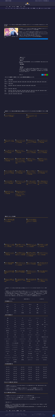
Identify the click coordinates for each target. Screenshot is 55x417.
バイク (22, 310)
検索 (9, 6)
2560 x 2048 (8, 371)
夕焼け (15, 324)
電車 (28, 8)
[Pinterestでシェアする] (45, 75)
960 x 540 (10, 90)
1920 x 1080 (17, 91)
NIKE (15, 351)
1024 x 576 (14, 90)
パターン (15, 8)
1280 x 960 (19, 81)
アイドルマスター (15, 347)
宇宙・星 (30, 304)
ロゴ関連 (37, 324)
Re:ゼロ (22, 353)
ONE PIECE (22, 324)
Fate (30, 332)
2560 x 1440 (32, 91)
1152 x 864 (15, 81)
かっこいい (42, 8)
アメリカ (22, 326)
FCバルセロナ (8, 351)
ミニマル (30, 330)
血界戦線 (22, 359)
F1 (22, 345)
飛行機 (15, 310)
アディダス (15, 355)
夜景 (23, 8)
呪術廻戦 (15, 361)
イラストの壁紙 (21, 58)
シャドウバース (30, 351)
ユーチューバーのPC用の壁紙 (35, 61)
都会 (45, 322)
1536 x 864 (42, 90)
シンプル (37, 8)
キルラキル (37, 359)
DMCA (22, 414)
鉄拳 (45, 345)
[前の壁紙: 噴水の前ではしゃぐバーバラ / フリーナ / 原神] (26, 22)
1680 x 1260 (39, 81)
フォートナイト (8, 359)
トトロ (45, 351)
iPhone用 (49, 8)
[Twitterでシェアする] (42, 75)
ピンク (22, 320)
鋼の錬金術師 (37, 349)
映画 (30, 312)
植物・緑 (7, 306)
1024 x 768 (10, 81)
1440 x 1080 (29, 81)
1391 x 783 (37, 90)
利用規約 (8, 405)
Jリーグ (23, 347)
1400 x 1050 (24, 81)
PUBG (22, 357)
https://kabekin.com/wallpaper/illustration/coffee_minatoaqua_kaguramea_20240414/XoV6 (20, 406)
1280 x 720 (28, 90)
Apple (37, 332)
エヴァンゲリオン (22, 328)
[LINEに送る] (47, 75)
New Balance (45, 359)
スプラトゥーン (8, 349)
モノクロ (15, 332)
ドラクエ (37, 357)
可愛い (8, 320)
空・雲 (22, 306)
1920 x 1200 (33, 85)
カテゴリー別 (13, 6)
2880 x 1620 (15, 379)
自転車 (22, 349)
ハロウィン (37, 347)
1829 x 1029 (12, 91)
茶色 (45, 326)
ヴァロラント (15, 330)
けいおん (37, 353)
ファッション (37, 345)
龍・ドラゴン (45, 330)
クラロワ (7, 361)
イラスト (11, 8)
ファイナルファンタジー (30, 328)
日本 (37, 322)
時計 (37, 355)
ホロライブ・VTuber (30, 357)
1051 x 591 (19, 90)
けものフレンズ (30, 359)
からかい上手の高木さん (45, 357)
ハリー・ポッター (45, 349)
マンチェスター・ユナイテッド (16, 357)
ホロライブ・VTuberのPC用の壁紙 (24, 61)
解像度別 (17, 6)
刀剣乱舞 (22, 351)
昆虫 (30, 308)
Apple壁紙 (22, 355)
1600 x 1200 (34, 81)
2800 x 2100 (37, 369)
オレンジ (30, 322)
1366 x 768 (33, 90)
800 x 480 (10, 88)
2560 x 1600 (15, 373)
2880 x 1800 (22, 373)
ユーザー (29, 69)
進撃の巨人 (7, 330)
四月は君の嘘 (30, 353)
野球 (37, 310)
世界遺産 (34, 8)
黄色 (7, 322)
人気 (20, 6)
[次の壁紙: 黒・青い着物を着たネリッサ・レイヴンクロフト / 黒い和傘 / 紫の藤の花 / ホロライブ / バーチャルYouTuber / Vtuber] (28, 22)
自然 (17, 8)
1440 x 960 (15, 93)
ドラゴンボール (8, 328)
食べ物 (8, 332)
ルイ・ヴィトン (30, 355)
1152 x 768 (10, 93)
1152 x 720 (14, 85)
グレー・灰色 (22, 330)
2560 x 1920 (30, 369)
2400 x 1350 (27, 91)
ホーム (7, 6)
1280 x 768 (14, 88)
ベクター (37, 330)
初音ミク (30, 324)
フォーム (21, 71)
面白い (30, 345)
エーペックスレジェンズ (15, 349)
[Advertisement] (27, 15)
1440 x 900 (23, 85)
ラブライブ (7, 345)
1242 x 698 (24, 90)
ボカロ (8, 324)
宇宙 (21, 8)
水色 (15, 322)
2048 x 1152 (22, 91)
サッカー (45, 310)
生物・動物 (37, 308)
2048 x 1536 (22, 369)
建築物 (37, 312)
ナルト (37, 328)
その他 (45, 312)
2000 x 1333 (19, 93)
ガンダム (30, 349)
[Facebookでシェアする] (44, 75)
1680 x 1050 (28, 85)
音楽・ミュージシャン (45, 324)
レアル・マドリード (45, 355)
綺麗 (39, 8)
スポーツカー (30, 320)
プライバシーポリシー (12, 414)
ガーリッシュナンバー (8, 357)
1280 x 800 (19, 85)
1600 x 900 (15, 377)
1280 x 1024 (10, 83)
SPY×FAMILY (15, 359)
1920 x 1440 (44, 81)
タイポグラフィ (8, 347)
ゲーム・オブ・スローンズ (15, 345)
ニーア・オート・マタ (37, 351)
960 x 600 (10, 85)
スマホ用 (24, 6)
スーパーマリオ (30, 347)
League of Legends (45, 347)
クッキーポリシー (17, 414)
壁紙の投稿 (25, 414)
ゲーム (9, 8)
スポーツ (7, 312)
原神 (7, 353)
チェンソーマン (8, 355)
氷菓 (45, 353)
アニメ (6, 8)
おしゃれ (46, 8)
